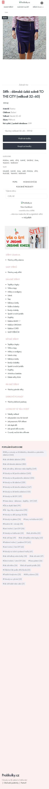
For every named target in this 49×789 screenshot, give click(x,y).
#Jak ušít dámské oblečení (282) (14, 464)
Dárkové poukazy (14, 396)
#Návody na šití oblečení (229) (14, 482)
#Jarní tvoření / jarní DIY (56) (13, 528)
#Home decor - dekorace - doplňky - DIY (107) (20, 501)
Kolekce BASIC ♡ (14, 321)
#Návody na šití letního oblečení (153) (16, 492)
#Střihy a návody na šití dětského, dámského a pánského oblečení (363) (23, 453)
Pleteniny (14, 163)
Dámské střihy (13, 279)
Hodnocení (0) (30, 182)
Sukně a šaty (12, 355)
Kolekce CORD (13, 328)
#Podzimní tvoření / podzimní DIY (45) (17, 542)
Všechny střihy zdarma (16, 260)
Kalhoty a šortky (13, 303)
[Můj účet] (46, 3)
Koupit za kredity (24, 146)
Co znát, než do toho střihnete (18, 432)
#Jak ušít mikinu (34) (10, 565)
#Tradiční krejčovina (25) (12, 574)
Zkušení (30, 160)
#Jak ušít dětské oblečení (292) (14, 459)
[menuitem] (5, 12)
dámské (6, 171)
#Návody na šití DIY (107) (12, 496)
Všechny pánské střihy (15, 389)
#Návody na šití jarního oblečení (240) (17, 473)
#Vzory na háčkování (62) (33, 519)
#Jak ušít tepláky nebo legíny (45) (31, 538)
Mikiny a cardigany (14, 292)
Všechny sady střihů (15, 272)
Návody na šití (23, 7)
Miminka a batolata (14, 373)
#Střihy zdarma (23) (31, 574)
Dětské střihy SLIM (14, 377)
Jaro (12, 160)
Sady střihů (11, 267)
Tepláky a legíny (13, 284)
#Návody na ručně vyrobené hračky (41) (18, 551)
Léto (17, 160)
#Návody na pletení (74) (12, 519)
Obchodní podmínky (11, 783)
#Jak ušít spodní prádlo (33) (30, 565)
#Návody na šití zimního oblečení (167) (17, 487)
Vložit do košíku (24, 138)
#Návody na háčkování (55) (13, 533)
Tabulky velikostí (13, 414)
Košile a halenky (13, 306)
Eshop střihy (8, 7)
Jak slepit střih (12, 425)
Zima (36, 160)
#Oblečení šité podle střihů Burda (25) (16, 570)
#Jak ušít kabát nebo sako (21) (14, 584)
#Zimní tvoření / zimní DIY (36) (14, 561)
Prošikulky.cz (10, 775)
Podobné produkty (24, 187)
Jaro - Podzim (27, 171)
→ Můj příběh (26, 217)
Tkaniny (6, 163)
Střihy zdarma (38, 7)
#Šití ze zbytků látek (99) (12, 505)
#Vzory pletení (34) (35, 561)
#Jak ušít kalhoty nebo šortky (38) (15, 556)
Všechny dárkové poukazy (17, 402)
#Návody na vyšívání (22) (12, 579)
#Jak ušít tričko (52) (33, 533)
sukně (12, 171)
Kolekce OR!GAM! (14, 325)
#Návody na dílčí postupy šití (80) (15, 515)
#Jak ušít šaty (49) (9, 538)
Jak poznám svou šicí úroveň (18, 418)
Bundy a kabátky (13, 362)
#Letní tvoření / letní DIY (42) (13, 547)
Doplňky (11, 317)
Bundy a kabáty (13, 310)
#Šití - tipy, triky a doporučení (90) (15, 510)
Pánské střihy (12, 384)
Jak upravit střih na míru (16, 429)
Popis (15, 182)
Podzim (6, 160)
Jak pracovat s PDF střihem (17, 421)
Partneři (23, 783)
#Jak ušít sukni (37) (36, 556)
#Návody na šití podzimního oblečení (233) (18, 478)
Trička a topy (12, 288)
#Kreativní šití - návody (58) (13, 524)
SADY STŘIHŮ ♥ (13, 332)
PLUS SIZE (6, 173)
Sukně (22, 160)
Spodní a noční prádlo (15, 314)
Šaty (9, 299)
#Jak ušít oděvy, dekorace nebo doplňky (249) (19, 469)
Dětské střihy (12, 339)
